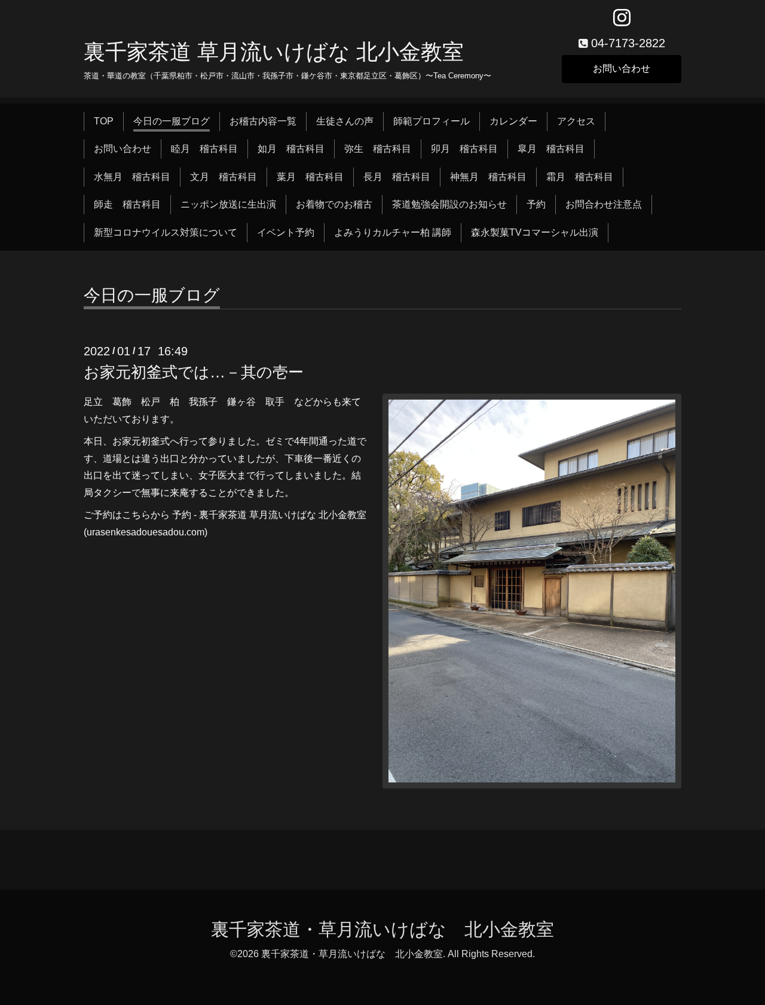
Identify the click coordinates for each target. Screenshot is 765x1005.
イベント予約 (285, 232)
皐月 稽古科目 (551, 149)
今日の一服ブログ (171, 121)
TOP (104, 121)
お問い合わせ (621, 68)
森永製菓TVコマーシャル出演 (534, 232)
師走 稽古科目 (127, 204)
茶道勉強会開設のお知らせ (449, 204)
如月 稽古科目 (291, 149)
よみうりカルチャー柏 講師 (392, 232)
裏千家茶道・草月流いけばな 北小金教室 (382, 929)
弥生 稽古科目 (377, 149)
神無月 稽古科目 (488, 177)
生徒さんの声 (345, 121)
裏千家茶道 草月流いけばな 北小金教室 (274, 51)
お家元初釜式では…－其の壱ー (194, 372)
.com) (195, 532)
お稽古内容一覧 (263, 121)
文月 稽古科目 (223, 177)
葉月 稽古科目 (310, 177)
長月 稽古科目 (396, 177)
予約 (536, 204)
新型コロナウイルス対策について (165, 232)
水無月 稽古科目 (132, 177)
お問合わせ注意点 (603, 204)
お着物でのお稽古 (334, 204)
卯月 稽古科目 (464, 149)
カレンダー (513, 121)
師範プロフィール (431, 121)
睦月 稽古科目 (204, 149)
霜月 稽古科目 (579, 177)
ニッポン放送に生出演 (228, 204)
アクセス (576, 121)
